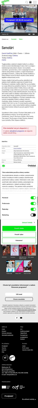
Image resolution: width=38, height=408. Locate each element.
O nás (3, 329)
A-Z (21, 329)
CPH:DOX (4, 257)
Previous (29, 34)
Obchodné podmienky (7, 335)
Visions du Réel (27, 273)
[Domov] (5, 2)
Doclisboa (13, 257)
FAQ (3, 352)
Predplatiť (9, 396)
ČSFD (4, 60)
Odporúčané (23, 333)
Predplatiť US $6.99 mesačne (19, 20)
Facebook (13, 39)
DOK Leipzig (31, 257)
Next (33, 34)
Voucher (4, 348)
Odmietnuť (19, 240)
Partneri (4, 331)
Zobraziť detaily (27, 222)
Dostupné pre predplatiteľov (24, 336)
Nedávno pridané (24, 331)
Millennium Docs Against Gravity (23, 258)
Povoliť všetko (19, 228)
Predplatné (5, 346)
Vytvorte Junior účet (27, 350)
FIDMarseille (9, 273)
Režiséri (22, 339)
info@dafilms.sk (12, 374)
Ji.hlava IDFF (18, 273)
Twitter (21, 39)
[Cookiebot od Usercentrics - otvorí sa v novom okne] (28, 166)
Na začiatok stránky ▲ (29, 399)
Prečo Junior (25, 348)
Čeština (15, 56)
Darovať (4, 350)
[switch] (33, 203)
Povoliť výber (19, 234)
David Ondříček (7, 53)
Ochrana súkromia (7, 333)
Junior (24, 346)
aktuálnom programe (17, 131)
